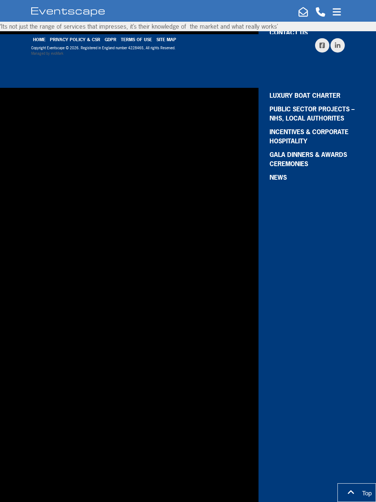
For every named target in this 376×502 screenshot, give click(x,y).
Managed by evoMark (47, 53)
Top (366, 493)
